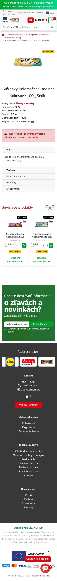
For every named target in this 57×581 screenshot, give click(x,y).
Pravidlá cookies (28, 471)
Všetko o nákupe (28, 463)
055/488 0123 (30, 385)
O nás (28, 495)
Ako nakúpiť (11, 12)
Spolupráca (23, 12)
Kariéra (32, 12)
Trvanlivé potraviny (15, 34)
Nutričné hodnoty (15, 176)
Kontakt (40, 12)
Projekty (28, 507)
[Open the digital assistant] (45, 568)
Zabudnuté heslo (29, 431)
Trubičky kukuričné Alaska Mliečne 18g (42, 235)
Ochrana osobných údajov (28, 455)
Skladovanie (12, 188)
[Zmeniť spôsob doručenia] (46, 20)
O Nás (4, 12)
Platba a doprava (28, 467)
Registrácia (28, 427)
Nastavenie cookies (41, 576)
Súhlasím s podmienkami (28, 330)
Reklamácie (28, 459)
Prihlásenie (28, 423)
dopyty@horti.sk (30, 389)
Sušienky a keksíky (13, 37)
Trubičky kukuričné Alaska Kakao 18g (15, 235)
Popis (9, 149)
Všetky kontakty (28, 404)
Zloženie (11, 170)
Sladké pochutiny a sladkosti (38, 34)
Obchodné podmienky (28, 451)
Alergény (11, 182)
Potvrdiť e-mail (40, 324)
